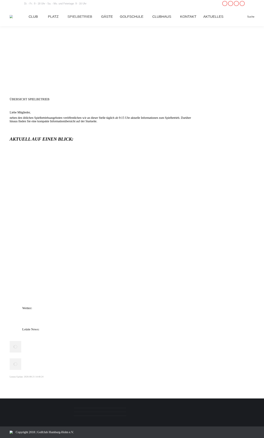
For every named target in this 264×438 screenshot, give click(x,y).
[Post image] (15, 347)
